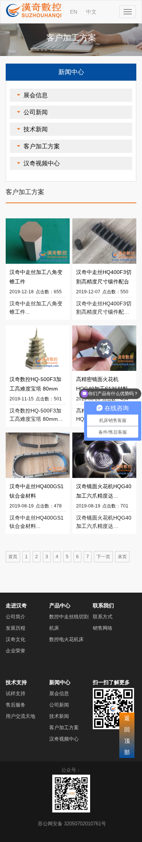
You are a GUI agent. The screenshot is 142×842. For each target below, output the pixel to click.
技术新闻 (35, 129)
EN (73, 12)
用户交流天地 (20, 716)
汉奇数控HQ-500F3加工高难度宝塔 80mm (35, 384)
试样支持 (15, 693)
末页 (122, 556)
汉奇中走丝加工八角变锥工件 (35, 277)
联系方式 (102, 616)
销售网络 (102, 628)
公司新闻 (35, 112)
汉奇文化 (15, 639)
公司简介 (15, 616)
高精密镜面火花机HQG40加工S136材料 (102, 384)
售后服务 (15, 705)
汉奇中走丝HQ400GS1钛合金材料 (36, 491)
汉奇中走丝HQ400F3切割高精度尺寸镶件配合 (103, 277)
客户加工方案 (41, 146)
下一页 (103, 556)
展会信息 (35, 95)
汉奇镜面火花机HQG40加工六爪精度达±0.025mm (103, 492)
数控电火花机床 (66, 639)
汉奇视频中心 (41, 163)
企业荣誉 (15, 651)
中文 (91, 12)
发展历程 (15, 628)
